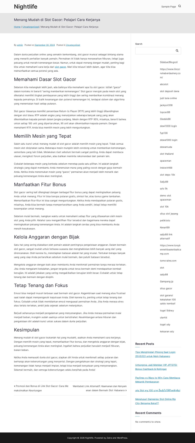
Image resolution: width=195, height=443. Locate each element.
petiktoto (165, 220)
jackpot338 (166, 105)
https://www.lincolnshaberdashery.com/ (170, 73)
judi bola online (168, 98)
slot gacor (60, 66)
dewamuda (166, 146)
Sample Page (168, 6)
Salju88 (164, 181)
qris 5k (164, 188)
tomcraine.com (168, 260)
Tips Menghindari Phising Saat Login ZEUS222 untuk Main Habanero (155, 354)
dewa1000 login (168, 139)
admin (20, 45)
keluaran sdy (167, 331)
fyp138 (164, 133)
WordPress (122, 438)
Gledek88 (165, 119)
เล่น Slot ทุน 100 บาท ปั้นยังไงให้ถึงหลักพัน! (157, 390)
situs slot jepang (169, 213)
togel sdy (165, 324)
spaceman (165, 160)
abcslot (164, 84)
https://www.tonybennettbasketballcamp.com (170, 249)
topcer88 (165, 112)
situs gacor (166, 288)
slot (162, 267)
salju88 (164, 274)
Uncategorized (73, 45)
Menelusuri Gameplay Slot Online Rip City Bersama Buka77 (155, 401)
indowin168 (166, 167)
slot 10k (164, 206)
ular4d (163, 317)
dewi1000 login (168, 126)
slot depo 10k (167, 174)
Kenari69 (165, 227)
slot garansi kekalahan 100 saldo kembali (168, 299)
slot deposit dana (169, 91)
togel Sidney (167, 310)
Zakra (109, 438)
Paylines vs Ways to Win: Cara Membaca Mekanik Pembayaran (157, 379)
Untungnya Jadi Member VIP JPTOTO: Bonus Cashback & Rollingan (156, 366)
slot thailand (167, 153)
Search (138, 44)
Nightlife (25, 6)
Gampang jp (166, 281)
